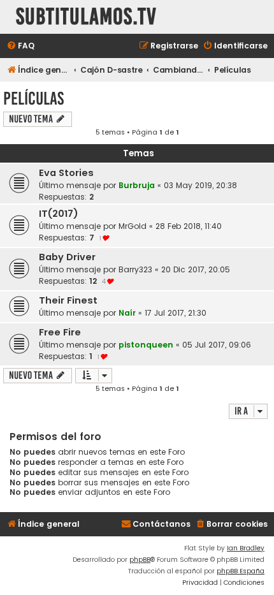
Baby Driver (67, 257)
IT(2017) (58, 213)
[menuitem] (20, 46)
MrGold (133, 226)
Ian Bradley (245, 548)
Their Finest (68, 300)
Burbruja (137, 185)
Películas (33, 98)
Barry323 (135, 269)
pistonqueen (146, 344)
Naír (127, 312)
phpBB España (240, 571)
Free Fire (60, 332)
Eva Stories (66, 172)
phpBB (139, 559)
